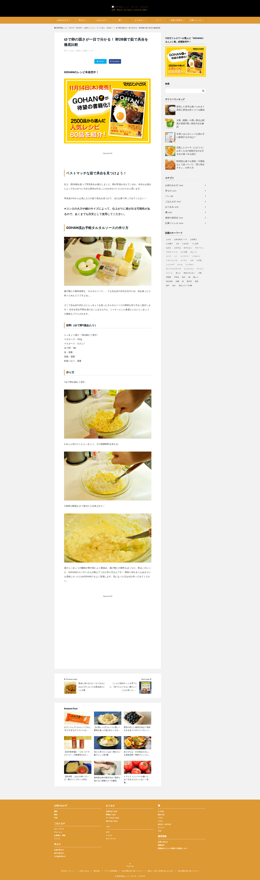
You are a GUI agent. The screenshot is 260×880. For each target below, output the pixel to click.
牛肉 (55, 818)
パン (157, 20)
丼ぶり (178, 273)
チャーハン (58, 832)
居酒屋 (168, 277)
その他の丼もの (60, 856)
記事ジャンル (195, 20)
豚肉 (55, 814)
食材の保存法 (176, 20)
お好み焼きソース (180, 239)
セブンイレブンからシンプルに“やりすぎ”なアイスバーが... (77, 728)
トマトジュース (172, 260)
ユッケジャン (189, 269)
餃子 (167, 285)
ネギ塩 (199, 260)
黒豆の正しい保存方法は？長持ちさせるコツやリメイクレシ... (137, 728)
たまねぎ (185, 244)
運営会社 (161, 845)
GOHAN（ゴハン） (68, 871)
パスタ (160, 818)
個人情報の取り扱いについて (132, 871)
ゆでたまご (188, 248)
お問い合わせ (163, 842)
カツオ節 (184, 252)
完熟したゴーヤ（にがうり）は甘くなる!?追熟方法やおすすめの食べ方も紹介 (190, 150)
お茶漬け (193, 239)
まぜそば (177, 248)
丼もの (81, 20)
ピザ (107, 832)
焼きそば (161, 814)
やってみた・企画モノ (74, 51)
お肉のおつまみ (111, 811)
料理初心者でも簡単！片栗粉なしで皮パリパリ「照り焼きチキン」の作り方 (190, 164)
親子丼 (189, 281)
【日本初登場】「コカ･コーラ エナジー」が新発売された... (77, 753)
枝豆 (183, 277)
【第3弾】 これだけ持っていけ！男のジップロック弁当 (76, 777)
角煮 (196, 281)
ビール (179, 264)
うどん (160, 821)
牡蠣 (177, 281)
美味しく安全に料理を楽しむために (161, 871)
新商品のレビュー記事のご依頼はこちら (172, 848)
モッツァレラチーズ (173, 269)
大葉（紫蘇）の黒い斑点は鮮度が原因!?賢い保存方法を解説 (190, 123)
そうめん (161, 811)
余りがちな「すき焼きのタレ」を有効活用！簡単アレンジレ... (137, 753)
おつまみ (138, 20)
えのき (168, 239)
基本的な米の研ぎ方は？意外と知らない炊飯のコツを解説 (107, 779)
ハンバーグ (170, 264)
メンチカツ (189, 264)
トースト (184, 260)
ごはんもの (100, 20)
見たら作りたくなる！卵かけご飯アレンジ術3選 (107, 753)
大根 (200, 273)
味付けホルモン (189, 273)
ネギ (192, 260)
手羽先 (176, 277)
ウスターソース (172, 252)
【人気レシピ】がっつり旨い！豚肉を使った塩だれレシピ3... (107, 728)
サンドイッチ (111, 839)
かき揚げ (169, 244)
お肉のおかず (62, 20)
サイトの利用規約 (111, 871)
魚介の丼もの (59, 853)
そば (177, 244)
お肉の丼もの (59, 850)
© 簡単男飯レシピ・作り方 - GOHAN (130, 876)
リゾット (169, 273)
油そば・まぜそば (164, 824)
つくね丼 (195, 244)
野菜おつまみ (111, 814)
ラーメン (200, 269)
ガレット (193, 252)
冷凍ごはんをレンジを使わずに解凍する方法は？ (190, 135)
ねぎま (168, 248)
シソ (175, 256)
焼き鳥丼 (169, 281)
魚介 (174, 285)
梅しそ (195, 277)
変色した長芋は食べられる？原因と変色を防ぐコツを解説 (190, 108)
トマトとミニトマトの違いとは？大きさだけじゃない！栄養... (136, 779)
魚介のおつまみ (111, 821)
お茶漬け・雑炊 (60, 835)
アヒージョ (199, 248)
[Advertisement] (107, 637)
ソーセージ (196, 256)
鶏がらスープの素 (185, 285)
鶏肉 (55, 811)
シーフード (185, 256)
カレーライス (59, 829)
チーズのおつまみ (112, 818)
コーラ (168, 256)
